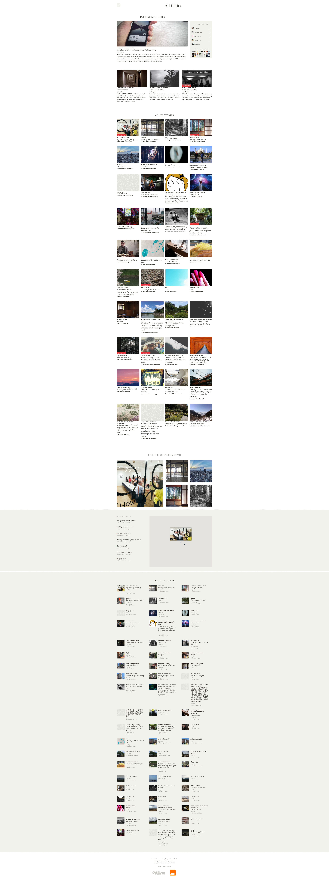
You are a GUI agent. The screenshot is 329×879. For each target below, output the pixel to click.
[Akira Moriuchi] (198, 51)
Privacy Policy (165, 859)
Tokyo (120, 54)
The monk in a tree (157, 89)
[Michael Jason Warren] (207, 51)
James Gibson (198, 40)
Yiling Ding (197, 44)
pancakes (120, 48)
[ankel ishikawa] (198, 53)
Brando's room (122, 89)
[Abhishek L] (207, 56)
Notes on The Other (189, 89)
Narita (185, 94)
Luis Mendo (197, 36)
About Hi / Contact (155, 859)
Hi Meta (125, 48)
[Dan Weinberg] (195, 53)
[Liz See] (193, 56)
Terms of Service (174, 859)
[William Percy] (202, 53)
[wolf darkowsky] (198, 56)
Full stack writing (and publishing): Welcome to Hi (136, 50)
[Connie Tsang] (193, 53)
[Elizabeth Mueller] (207, 53)
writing (131, 48)
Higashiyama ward (124, 94)
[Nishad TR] (195, 51)
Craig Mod (121, 52)
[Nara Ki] (195, 56)
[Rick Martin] (200, 51)
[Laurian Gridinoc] (209, 51)
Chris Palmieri (198, 32)
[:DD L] (200, 53)
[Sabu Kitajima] (209, 56)
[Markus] (205, 53)
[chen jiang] (200, 56)
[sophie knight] (202, 51)
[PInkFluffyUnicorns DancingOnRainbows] (205, 56)
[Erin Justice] (209, 53)
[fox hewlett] (202, 56)
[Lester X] (205, 51)
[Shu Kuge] (193, 51)
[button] (181, 542)
